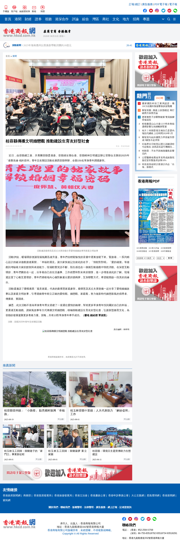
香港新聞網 (168, 495)
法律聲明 (89, 507)
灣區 (95, 19)
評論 (75, 19)
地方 (126, 19)
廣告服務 (147, 4)
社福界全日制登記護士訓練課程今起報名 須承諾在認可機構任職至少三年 (158, 145)
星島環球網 (153, 495)
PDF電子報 (160, 4)
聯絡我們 (65, 507)
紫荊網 (6, 500)
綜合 (85, 19)
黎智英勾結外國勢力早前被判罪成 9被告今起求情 (158, 138)
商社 (105, 19)
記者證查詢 (125, 507)
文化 (115, 19)
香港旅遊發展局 (63, 495)
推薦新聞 (9, 365)
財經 (28, 19)
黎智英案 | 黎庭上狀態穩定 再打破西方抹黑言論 (158, 111)
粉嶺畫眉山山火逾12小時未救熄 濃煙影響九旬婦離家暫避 (158, 125)
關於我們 (53, 507)
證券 (38, 19)
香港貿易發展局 (42, 495)
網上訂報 (112, 507)
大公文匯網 (137, 495)
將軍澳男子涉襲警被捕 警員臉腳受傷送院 (158, 118)
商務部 (27, 495)
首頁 (7, 19)
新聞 (15, 56)
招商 (136, 19)
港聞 (18, 19)
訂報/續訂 (134, 4)
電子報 (173, 4)
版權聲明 (77, 507)
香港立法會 (81, 495)
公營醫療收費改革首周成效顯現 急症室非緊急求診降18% (158, 159)
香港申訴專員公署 (118, 495)
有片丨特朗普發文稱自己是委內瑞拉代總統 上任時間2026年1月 (158, 132)
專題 (146, 19)
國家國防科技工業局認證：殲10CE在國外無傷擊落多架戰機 (158, 104)
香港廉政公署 (97, 495)
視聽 (48, 19)
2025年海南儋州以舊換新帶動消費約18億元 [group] (77, 45)
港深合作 (62, 19)
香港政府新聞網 (12, 495)
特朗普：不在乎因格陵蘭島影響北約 (158, 152)
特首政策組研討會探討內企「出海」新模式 (158, 165)
